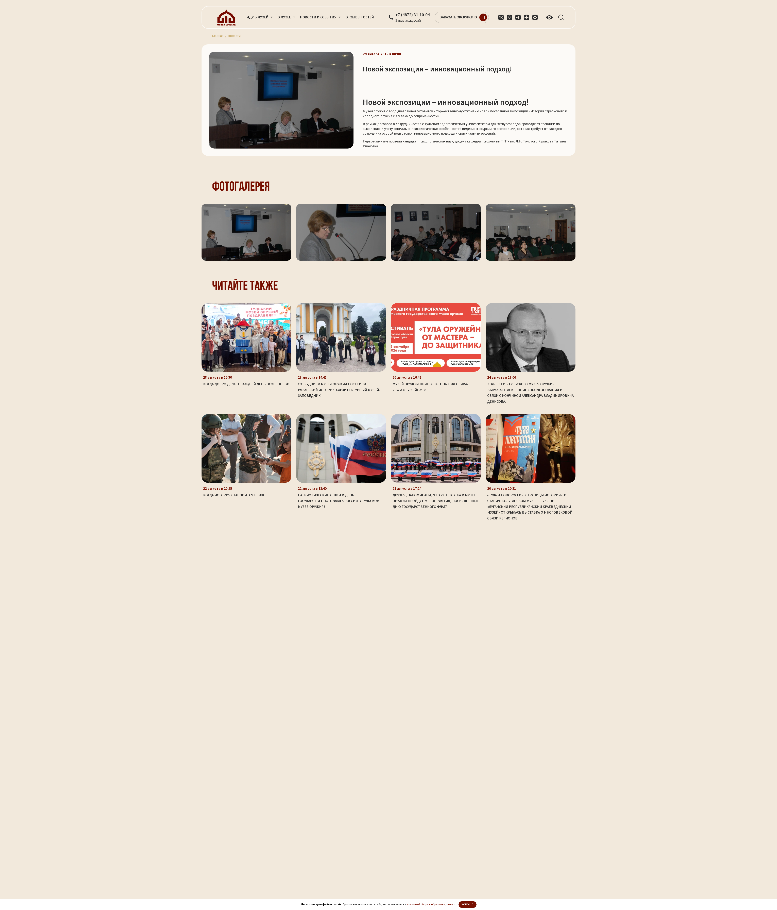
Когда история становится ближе (234, 495)
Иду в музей (258, 17)
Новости (234, 36)
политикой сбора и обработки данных (431, 904)
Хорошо (467, 905)
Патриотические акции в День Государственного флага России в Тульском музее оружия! (339, 501)
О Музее (284, 17)
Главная (217, 36)
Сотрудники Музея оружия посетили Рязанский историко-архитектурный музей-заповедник (339, 390)
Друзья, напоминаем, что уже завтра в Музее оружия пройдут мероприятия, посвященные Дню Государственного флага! (436, 501)
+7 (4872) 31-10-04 (412, 15)
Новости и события (318, 17)
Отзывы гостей (359, 17)
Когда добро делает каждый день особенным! (246, 384)
